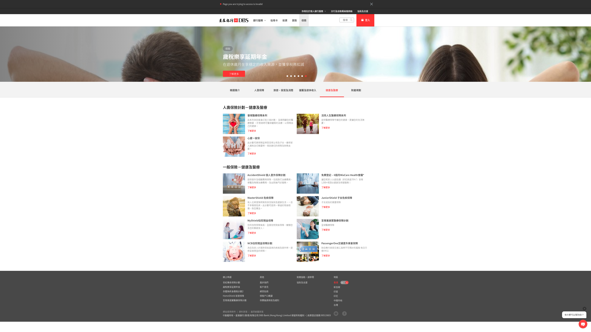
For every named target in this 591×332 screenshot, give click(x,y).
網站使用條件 (229, 311)
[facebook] (344, 313)
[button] (371, 4)
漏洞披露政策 (257, 311)
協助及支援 (362, 11)
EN (342, 283)
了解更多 (234, 74)
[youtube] (336, 313)
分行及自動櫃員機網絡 (341, 11)
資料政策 (243, 311)
